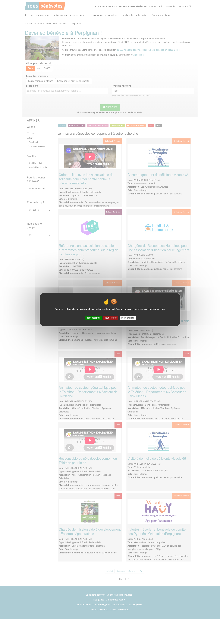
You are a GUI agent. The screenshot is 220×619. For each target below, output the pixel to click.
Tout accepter (93, 318)
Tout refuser (111, 318)
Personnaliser (127, 318)
